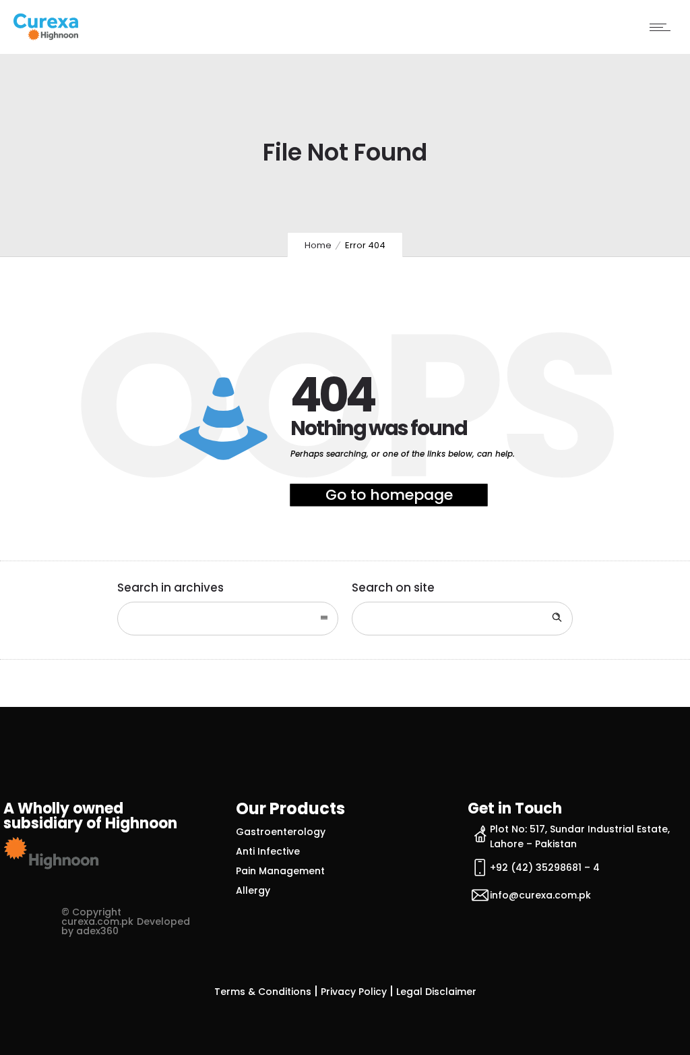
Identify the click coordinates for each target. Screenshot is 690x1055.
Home (318, 245)
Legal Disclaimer (436, 991)
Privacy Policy (354, 991)
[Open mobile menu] (663, 26)
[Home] (45, 36)
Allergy (253, 890)
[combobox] (227, 618)
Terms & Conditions (262, 991)
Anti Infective (268, 851)
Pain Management (280, 871)
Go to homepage (389, 494)
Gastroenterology (280, 831)
